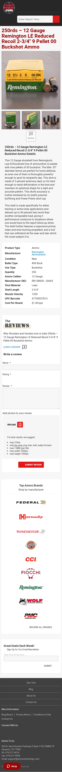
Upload (11, 424)
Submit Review (33, 464)
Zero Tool (31, 682)
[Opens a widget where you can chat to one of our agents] (12, 766)
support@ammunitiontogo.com (23, 758)
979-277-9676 (12, 752)
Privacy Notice (23, 714)
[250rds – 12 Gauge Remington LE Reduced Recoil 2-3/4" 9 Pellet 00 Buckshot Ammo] (31, 80)
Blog (31, 689)
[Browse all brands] (55, 627)
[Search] (56, 19)
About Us (31, 695)
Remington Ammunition (39, 253)
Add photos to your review (17, 413)
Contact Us (31, 702)
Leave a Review (12, 346)
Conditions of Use (42, 714)
